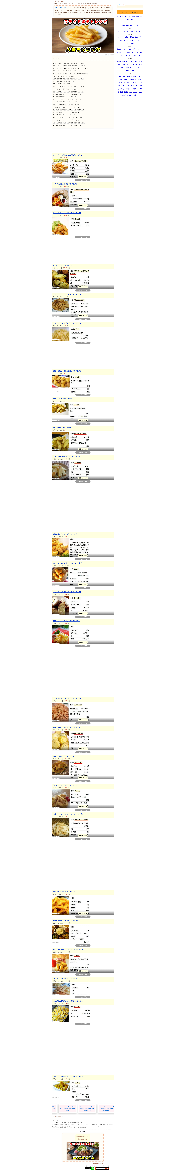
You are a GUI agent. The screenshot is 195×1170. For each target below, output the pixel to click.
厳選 (135, 95)
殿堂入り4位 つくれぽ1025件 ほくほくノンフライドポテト (67, 71)
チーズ (135, 92)
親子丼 (125, 49)
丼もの (119, 64)
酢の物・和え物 (130, 70)
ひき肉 (136, 25)
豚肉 (131, 25)
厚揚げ (126, 92)
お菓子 (124, 95)
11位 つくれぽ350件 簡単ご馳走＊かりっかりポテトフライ (67, 89)
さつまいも (129, 89)
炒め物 (119, 61)
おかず (140, 92)
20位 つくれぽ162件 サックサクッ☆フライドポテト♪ (66, 112)
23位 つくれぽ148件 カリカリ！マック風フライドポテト (66, 120)
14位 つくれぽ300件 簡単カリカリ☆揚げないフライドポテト (67, 96)
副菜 (137, 16)
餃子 (130, 49)
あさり (140, 31)
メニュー (129, 95)
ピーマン (129, 82)
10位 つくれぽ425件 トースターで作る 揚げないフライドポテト (68, 86)
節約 (128, 19)
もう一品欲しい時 (130, 16)
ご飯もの (140, 61)
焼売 (134, 49)
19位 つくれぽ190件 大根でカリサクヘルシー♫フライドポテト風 (68, 109)
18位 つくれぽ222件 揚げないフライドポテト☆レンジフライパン (69, 107)
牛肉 (123, 25)
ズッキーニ (134, 86)
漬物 (127, 67)
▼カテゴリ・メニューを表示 (130, 12)
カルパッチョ (136, 55)
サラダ (132, 67)
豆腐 (121, 92)
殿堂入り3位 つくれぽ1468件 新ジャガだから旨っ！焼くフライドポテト (70, 68)
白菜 (124, 76)
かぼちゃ (135, 89)
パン (138, 40)
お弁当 (126, 40)
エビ (128, 31)
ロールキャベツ (121, 52)
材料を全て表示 (83, 176)
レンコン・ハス (137, 82)
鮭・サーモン (121, 31)
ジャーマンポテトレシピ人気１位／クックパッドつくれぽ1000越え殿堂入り (68, 1108)
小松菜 (132, 79)
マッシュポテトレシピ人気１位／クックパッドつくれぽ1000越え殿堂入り (107, 1108)
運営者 (108, 1166)
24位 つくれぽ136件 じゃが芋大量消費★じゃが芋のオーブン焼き (69, 122)
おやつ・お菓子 (130, 43)
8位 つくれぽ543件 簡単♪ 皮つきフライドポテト (64, 81)
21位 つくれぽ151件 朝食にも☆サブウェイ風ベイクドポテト (67, 115)
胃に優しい (120, 16)
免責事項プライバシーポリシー (99, 1166)
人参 (123, 86)
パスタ (135, 64)
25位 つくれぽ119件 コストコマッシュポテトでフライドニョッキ (69, 125)
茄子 (139, 76)
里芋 (141, 89)
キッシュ (128, 55)
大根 (120, 76)
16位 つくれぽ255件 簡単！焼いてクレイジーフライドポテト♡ (68, 102)
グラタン (129, 64)
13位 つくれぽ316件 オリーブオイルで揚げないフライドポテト (68, 94)
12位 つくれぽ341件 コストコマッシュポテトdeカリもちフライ (68, 91)
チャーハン (135, 52)
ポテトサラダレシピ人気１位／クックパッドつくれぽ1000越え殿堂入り (87, 1108)
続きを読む (82, 1131)
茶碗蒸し (119, 49)
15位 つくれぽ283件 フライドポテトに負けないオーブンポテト (68, 99)
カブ (119, 86)
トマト (120, 79)
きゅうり (126, 79)
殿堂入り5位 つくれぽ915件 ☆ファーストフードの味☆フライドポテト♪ (70, 73)
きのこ (140, 86)
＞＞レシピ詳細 (83, 180)
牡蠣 (136, 31)
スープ (128, 61)
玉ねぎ (127, 86)
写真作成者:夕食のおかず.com (109, 54)
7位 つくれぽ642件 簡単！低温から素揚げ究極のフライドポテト (68, 78)
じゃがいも (121, 89)
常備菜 (132, 37)
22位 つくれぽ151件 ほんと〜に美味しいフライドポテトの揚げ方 (69, 117)
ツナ (130, 92)
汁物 (132, 19)
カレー (141, 52)
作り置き (126, 37)
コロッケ (122, 55)
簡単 (141, 16)
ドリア (123, 67)
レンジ (120, 37)
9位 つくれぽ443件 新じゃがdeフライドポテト (64, 83)
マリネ (137, 67)
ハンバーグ (140, 49)
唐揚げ (128, 52)
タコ (132, 31)
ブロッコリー (121, 82)
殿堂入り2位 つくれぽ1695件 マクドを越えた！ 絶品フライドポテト (69, 65)
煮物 (123, 61)
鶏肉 (127, 25)
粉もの (140, 64)
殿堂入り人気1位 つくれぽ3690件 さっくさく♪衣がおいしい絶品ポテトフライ (72, 63)
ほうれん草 (138, 79)
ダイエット (132, 40)
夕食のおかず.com (58, 1)
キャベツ (129, 76)
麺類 (124, 64)
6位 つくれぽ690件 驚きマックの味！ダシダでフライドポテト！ (68, 76)
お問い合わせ (88, 1166)
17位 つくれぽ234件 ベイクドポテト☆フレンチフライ (66, 104)
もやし (135, 76)
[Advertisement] (83, 140)
